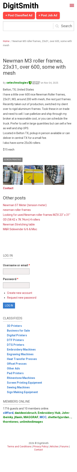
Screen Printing (12, 160)
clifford (8, 413)
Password (10, 279)
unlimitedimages (31, 421)
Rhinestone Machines (21, 377)
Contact (8, 188)
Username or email (16, 265)
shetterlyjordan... (59, 417)
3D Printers (14, 325)
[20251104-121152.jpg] (13, 175)
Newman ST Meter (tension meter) (25, 205)
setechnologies (17, 82)
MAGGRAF (30, 417)
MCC (43, 417)
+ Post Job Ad (48, 15)
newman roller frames (17, 209)
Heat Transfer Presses (22, 359)
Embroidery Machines (21, 349)
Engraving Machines (20, 354)
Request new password (21, 297)
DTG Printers (15, 344)
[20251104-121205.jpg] (54, 175)
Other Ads (13, 368)
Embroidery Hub (49, 413)
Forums (64, 446)
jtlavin (18, 417)
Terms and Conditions (19, 446)
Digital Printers (17, 335)
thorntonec (11, 421)
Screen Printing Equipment (24, 382)
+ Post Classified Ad (19, 15)
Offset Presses (17, 363)
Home (6, 41)
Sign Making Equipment (22, 392)
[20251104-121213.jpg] (33, 175)
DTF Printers (15, 340)
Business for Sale (18, 330)
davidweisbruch (26, 413)
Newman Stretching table (19, 224)
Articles (54, 446)
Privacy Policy (40, 446)
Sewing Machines (18, 387)
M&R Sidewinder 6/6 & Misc (20, 229)
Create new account (19, 292)
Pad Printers (15, 373)
